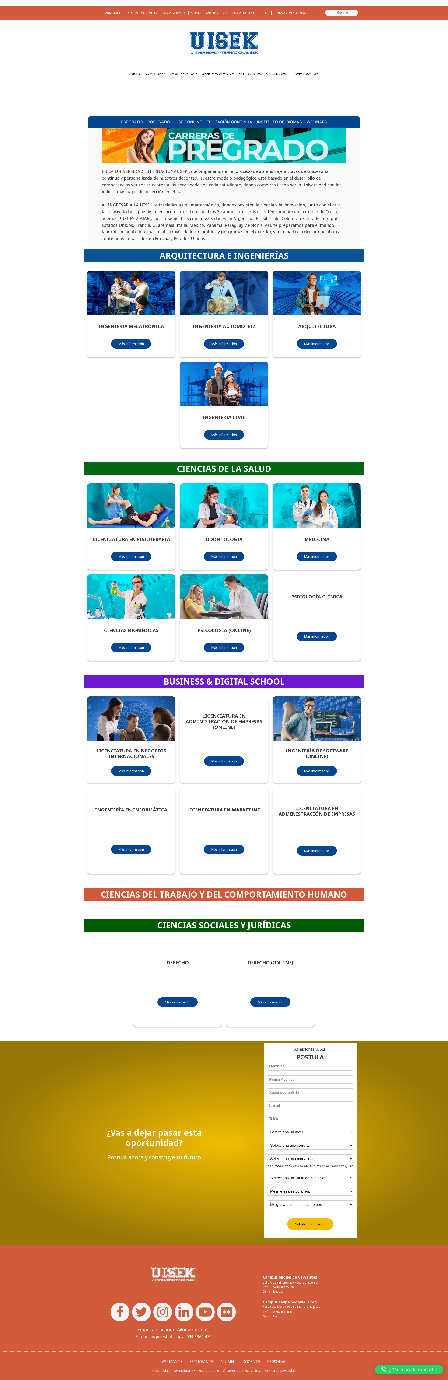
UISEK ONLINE (188, 122)
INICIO (134, 73)
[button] (409, 1369)
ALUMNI (196, 12)
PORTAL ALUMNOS (174, 12)
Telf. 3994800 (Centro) (277, 1312)
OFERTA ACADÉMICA (218, 73)
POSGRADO (158, 122)
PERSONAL (276, 1361)
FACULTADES (276, 73)
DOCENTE (251, 1361)
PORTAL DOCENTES (244, 12)
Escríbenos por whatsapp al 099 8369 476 (173, 1336)
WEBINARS (317, 122)
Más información (131, 344)
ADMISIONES (113, 12)
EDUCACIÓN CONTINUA (229, 122)
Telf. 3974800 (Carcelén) (278, 1287)
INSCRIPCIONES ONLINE (142, 12)
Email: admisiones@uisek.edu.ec (173, 1329)
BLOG (266, 12)
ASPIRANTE (172, 1361)
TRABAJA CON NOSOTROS (291, 12)
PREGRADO (132, 122)
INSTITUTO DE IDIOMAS (279, 122)
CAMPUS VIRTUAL (217, 12)
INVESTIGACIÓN (306, 73)
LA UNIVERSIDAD (183, 73)
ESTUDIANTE (201, 1361)
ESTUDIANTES (250, 73)
